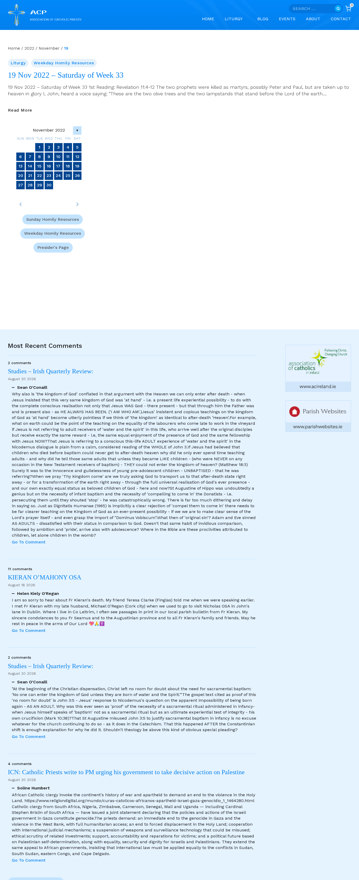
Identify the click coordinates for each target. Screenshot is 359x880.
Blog (262, 18)
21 (30, 175)
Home (208, 18)
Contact (341, 18)
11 (67, 156)
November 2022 (49, 130)
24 (58, 175)
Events (287, 18)
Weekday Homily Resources (64, 62)
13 (21, 166)
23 (49, 175)
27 (20, 184)
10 (58, 156)
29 (39, 184)
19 (77, 166)
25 (67, 175)
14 (30, 166)
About (313, 18)
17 (58, 166)
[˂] (20, 204)
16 (49, 166)
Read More (20, 110)
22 (39, 175)
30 (49, 184)
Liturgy (18, 62)
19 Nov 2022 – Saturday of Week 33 (66, 75)
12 (77, 156)
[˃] (77, 204)
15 (39, 166)
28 (30, 184)
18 (68, 166)
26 (77, 175)
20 (20, 175)
